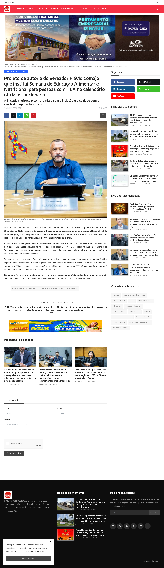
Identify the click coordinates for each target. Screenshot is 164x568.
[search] (157, 9)
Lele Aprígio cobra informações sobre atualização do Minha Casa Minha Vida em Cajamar (144, 237)
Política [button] (42, 9)
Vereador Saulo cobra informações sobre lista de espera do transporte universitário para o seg (145, 223)
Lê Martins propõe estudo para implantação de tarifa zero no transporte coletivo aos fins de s (144, 252)
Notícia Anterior (47, 303)
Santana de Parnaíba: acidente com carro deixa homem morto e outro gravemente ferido (144, 163)
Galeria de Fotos (100, 9)
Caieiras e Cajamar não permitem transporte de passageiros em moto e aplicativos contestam (144, 178)
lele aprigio (117, 306)
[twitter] (120, 526)
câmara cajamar (119, 300)
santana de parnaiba (120, 328)
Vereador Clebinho (143, 317)
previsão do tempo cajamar (139, 322)
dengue (147, 311)
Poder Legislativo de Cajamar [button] (63, 9)
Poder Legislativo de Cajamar (26, 64)
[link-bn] (82, 38)
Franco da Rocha (119, 311)
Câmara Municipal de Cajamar (134, 295)
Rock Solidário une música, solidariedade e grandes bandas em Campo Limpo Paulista (143, 206)
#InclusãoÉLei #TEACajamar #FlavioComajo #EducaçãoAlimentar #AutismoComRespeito (45, 288)
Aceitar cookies (28, 558)
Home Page (19, 9)
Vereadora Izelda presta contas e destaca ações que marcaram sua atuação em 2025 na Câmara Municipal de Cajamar (90, 373)
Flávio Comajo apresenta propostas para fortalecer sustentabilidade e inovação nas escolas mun (144, 269)
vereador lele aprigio (133, 306)
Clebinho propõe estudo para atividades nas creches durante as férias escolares (82, 308)
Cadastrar (154, 512)
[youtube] (141, 526)
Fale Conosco (9, 2)
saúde (131, 300)
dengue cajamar (119, 322)
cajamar (116, 295)
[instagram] (127, 526)
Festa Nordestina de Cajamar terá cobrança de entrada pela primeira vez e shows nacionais (144, 148)
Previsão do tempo (145, 300)
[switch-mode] (158, 2)
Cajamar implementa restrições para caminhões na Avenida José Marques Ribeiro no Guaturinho (144, 134)
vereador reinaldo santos (122, 317)
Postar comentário (14, 453)
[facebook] (113, 526)
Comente (7, 419)
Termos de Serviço (150, 561)
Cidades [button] (84, 9)
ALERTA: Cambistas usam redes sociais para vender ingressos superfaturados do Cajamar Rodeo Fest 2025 (29, 310)
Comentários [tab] (14, 400)
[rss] (148, 526)
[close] (50, 541)
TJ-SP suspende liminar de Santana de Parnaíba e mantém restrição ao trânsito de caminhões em (143, 119)
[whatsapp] (134, 526)
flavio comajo (135, 311)
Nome (6, 408)
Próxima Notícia (63, 303)
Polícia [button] (30, 9)
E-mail (59, 408)
